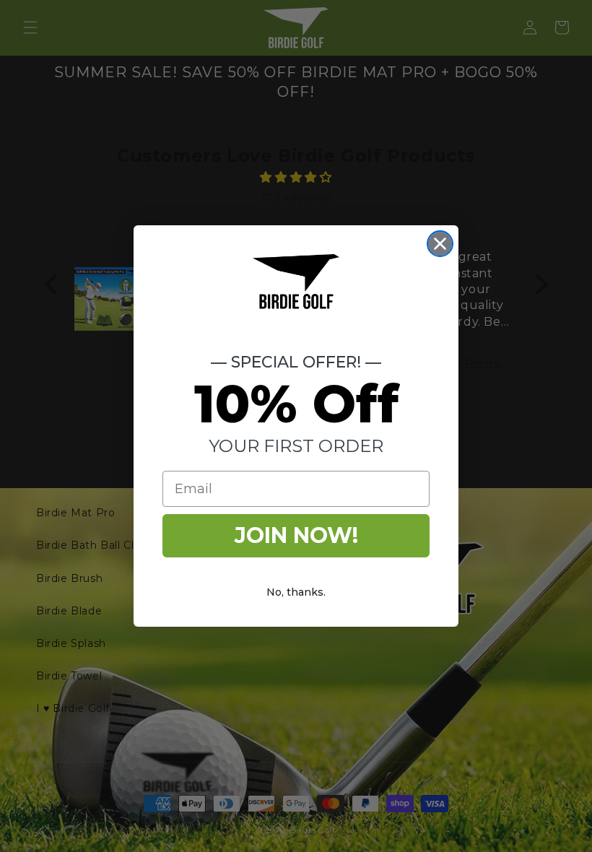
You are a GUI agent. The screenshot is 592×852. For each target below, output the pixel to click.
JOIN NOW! (296, 535)
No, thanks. (296, 592)
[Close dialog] (440, 243)
